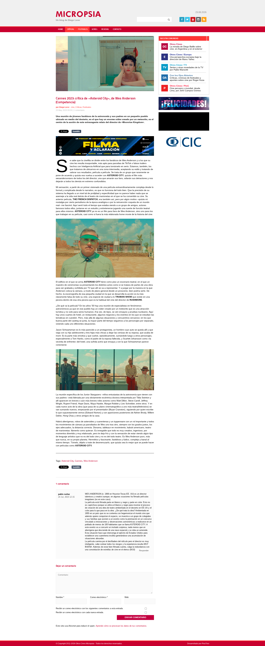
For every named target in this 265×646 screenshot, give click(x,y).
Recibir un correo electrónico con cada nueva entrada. (80, 612)
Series (94, 29)
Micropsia (78, 14)
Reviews (105, 29)
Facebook (181, 19)
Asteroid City (67, 461)
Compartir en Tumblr (76, 131)
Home (60, 29)
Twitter (187, 19)
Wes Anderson (91, 461)
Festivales (83, 29)
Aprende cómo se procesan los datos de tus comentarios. (121, 626)
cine (73, 107)
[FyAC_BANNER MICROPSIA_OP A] (105, 155)
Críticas (70, 29)
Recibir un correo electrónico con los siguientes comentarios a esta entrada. (89, 608)
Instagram (198, 19)
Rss (204, 19)
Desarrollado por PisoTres (198, 643)
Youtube (192, 19)
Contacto (117, 29)
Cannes (78, 461)
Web (127, 597)
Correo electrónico (99, 597)
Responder (144, 550)
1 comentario (79, 110)
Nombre (60, 597)
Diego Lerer (64, 107)
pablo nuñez (64, 494)
